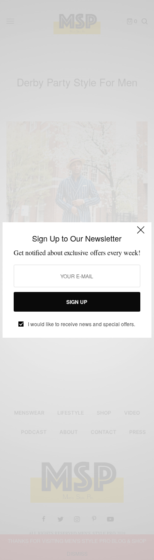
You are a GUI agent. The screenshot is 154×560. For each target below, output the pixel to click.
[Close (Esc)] (140, 233)
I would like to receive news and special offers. (81, 324)
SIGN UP (76, 302)
